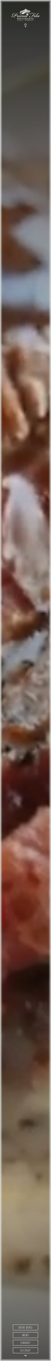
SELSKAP (25, 1350)
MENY (25, 1335)
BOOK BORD (25, 1327)
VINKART (25, 1343)
